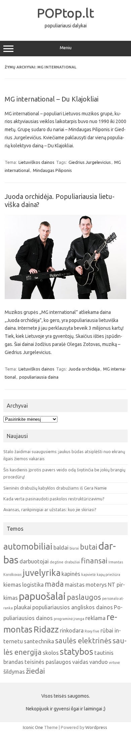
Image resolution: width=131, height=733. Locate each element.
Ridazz (46, 629)
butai (88, 547)
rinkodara (72, 630)
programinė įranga (69, 619)
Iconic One (33, 727)
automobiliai (27, 546)
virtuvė (114, 663)
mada (54, 584)
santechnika (39, 641)
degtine (56, 562)
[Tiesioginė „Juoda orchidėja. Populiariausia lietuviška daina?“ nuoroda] (65, 297)
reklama (95, 618)
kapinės (70, 573)
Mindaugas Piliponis (52, 170)
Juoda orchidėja (84, 368)
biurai (74, 548)
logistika (33, 584)
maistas (75, 584)
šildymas (14, 671)
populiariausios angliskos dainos (72, 607)
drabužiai (72, 562)
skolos (51, 652)
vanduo (98, 661)
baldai (61, 547)
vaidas (80, 661)
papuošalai (42, 596)
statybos (76, 651)
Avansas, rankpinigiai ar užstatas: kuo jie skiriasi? (49, 509)
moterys (96, 584)
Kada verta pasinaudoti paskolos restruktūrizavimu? (53, 498)
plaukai (22, 607)
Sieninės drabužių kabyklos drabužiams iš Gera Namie (55, 488)
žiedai (35, 671)
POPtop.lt (65, 13)
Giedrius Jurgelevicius (90, 162)
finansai (94, 561)
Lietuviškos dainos (36, 162)
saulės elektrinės (83, 641)
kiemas (12, 584)
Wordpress (96, 727)
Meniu (66, 47)
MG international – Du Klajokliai (51, 99)
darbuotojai (34, 561)
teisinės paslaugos (48, 661)
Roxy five (92, 631)
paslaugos (84, 597)
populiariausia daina (38, 377)
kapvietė (88, 575)
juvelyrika (41, 573)
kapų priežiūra (108, 575)
